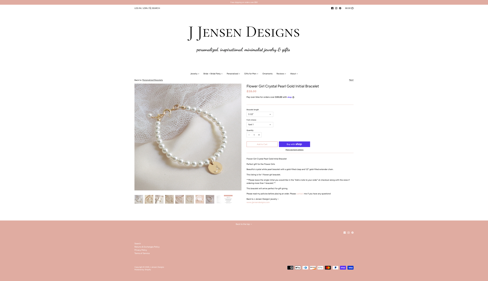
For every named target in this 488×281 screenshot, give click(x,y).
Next (351, 80)
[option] (138, 199)
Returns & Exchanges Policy (146, 247)
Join (145, 8)
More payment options (294, 150)
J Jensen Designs (157, 267)
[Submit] (150, 8)
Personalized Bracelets (152, 80)
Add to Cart (262, 144)
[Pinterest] (340, 8)
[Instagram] (336, 8)
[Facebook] (332, 8)
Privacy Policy (140, 250)
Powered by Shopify (142, 269)
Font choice (251, 120)
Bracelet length (253, 110)
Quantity (250, 130)
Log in (137, 8)
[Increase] (259, 134)
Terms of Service (142, 253)
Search (137, 243)
